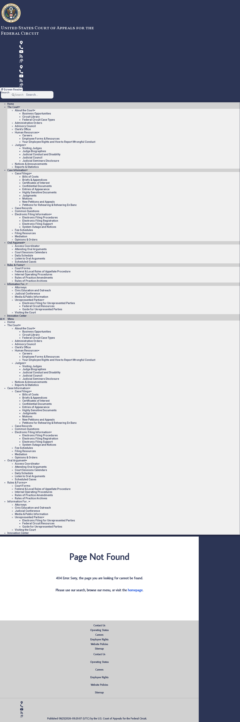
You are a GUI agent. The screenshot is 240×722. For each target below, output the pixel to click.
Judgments (29, 195)
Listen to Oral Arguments (30, 258)
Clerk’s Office (23, 129)
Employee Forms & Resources (41, 138)
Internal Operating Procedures (33, 274)
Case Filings (22, 173)
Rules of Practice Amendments (34, 277)
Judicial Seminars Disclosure (40, 160)
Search (5, 92)
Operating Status (99, 630)
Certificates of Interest (36, 182)
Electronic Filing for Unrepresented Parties (48, 303)
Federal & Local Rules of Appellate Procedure (42, 271)
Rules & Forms (15, 265)
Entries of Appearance (36, 189)
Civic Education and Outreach (33, 290)
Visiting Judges (32, 148)
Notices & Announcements (31, 163)
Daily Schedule (24, 255)
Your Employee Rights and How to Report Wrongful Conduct (58, 141)
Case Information (16, 170)
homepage (135, 590)
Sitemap (99, 648)
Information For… (16, 284)
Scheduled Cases (25, 261)
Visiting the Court (25, 312)
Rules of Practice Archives (31, 280)
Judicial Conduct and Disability (41, 154)
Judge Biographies (34, 151)
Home (10, 103)
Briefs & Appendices (34, 179)
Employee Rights (99, 639)
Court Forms (22, 268)
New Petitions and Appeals (38, 201)
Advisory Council (25, 126)
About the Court (24, 110)
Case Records (23, 208)
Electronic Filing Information (32, 214)
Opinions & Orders (26, 239)
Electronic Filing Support (37, 223)
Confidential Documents (37, 186)
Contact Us (99, 625)
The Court (12, 107)
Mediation (21, 236)
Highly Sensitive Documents (39, 192)
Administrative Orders (28, 122)
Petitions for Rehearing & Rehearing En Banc (49, 204)
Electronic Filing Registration (40, 220)
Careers (27, 135)
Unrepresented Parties (29, 299)
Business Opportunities (36, 113)
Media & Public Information (31, 296)
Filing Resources (25, 233)
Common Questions (27, 211)
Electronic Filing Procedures (40, 217)
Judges (19, 145)
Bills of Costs (30, 176)
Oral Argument (15, 242)
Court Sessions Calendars (31, 252)
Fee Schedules (24, 230)
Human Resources (26, 132)
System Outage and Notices (39, 226)
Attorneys (21, 287)
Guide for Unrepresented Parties (42, 309)
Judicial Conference (27, 293)
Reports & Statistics (27, 166)
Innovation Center (16, 315)
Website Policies (99, 644)
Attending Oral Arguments (31, 249)
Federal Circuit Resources (38, 306)
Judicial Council (32, 157)
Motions (27, 198)
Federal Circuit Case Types (38, 119)
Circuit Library (31, 116)
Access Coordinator (27, 245)
